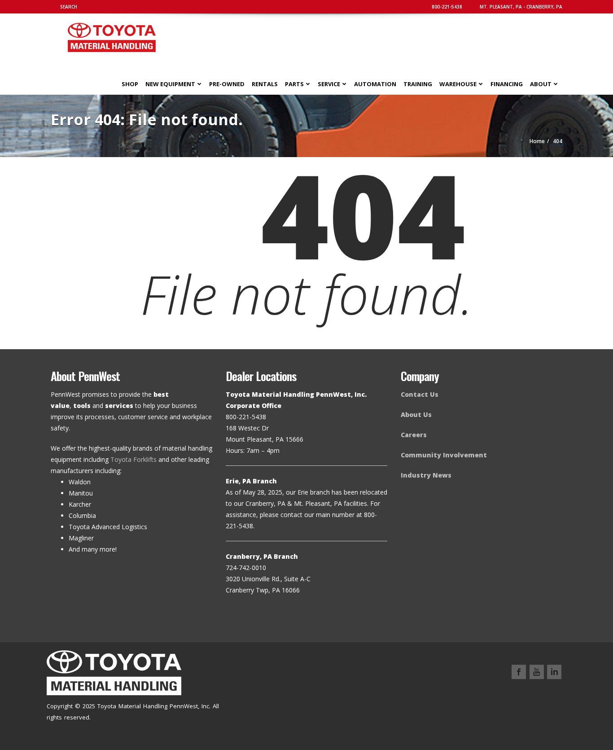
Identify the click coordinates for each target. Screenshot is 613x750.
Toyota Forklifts (133, 459)
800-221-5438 (446, 7)
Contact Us (419, 394)
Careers (414, 434)
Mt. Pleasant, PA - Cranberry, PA (520, 7)
